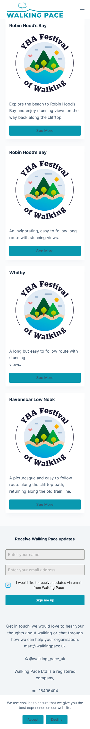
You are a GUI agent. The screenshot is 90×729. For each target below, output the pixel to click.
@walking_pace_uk (47, 658)
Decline (56, 719)
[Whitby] (45, 310)
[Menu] (82, 9)
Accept (33, 719)
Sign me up (45, 600)
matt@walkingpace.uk (45, 645)
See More (46, 132)
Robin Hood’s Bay (28, 25)
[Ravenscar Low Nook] (45, 437)
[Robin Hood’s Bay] (45, 63)
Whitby (17, 272)
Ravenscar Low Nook (32, 399)
